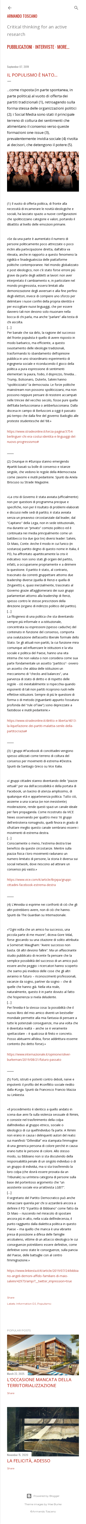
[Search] (76, 7)
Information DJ (26, 1303)
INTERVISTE (44, 47)
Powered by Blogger (47, 1496)
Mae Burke (55, 1504)
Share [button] (10, 1297)
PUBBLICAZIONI (19, 47)
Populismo (44, 1303)
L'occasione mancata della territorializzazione (39, 1382)
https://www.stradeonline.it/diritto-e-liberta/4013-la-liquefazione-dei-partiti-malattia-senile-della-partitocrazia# (42, 725)
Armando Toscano (22, 16)
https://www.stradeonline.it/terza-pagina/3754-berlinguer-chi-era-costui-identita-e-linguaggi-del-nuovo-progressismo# (41, 436)
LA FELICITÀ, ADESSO (28, 1461)
